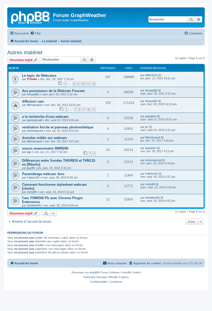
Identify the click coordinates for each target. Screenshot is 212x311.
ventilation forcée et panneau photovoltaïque (57, 127)
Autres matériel (24, 52)
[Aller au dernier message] (160, 75)
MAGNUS (151, 75)
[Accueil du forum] (31, 17)
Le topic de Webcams (39, 75)
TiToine (32, 79)
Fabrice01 (33, 177)
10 (83, 83)
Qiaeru (125, 277)
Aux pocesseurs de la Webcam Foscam (53, 91)
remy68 (31, 191)
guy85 (31, 167)
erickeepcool (35, 130)
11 (88, 83)
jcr (146, 126)
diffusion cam (33, 101)
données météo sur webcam (44, 138)
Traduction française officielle (100, 277)
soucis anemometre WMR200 (45, 148)
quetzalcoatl (34, 120)
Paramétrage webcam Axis (43, 174)
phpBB (94, 272)
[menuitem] (35, 33)
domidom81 (34, 205)
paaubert (150, 116)
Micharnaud (34, 104)
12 (94, 83)
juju (29, 151)
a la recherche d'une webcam (45, 117)
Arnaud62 (33, 94)
